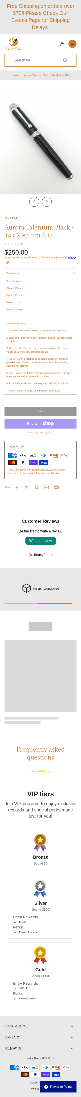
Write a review (40, 541)
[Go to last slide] (34, 202)
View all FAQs (39, 771)
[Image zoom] (40, 140)
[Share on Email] (47, 487)
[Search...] (65, 60)
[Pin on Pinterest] (37, 487)
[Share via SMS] (56, 487)
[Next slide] (47, 202)
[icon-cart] (62, 43)
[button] (40, 411)
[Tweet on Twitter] (27, 487)
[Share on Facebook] (17, 487)
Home (15, 75)
